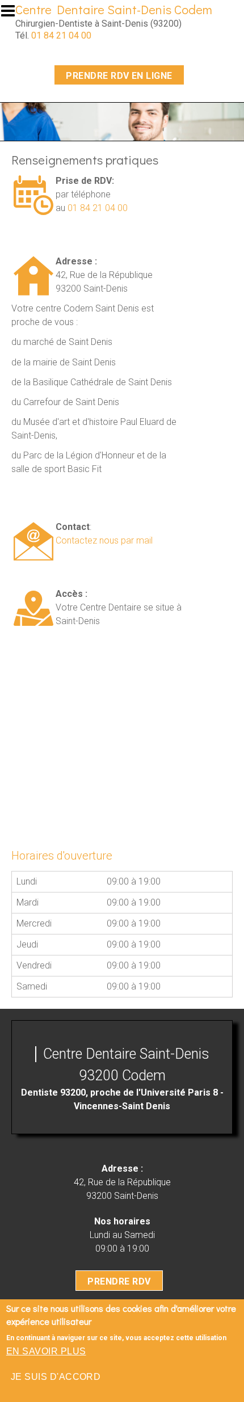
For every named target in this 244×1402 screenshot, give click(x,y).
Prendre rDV (118, 1281)
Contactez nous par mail (104, 540)
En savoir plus (46, 1351)
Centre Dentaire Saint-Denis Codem (113, 9)
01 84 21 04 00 (61, 35)
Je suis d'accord (56, 1377)
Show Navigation (13, 14)
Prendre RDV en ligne (119, 75)
